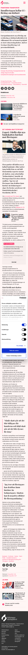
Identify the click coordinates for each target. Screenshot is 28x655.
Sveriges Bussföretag (6, 81)
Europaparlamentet (6, 82)
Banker (16, 556)
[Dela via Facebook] (2, 88)
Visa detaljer (19, 345)
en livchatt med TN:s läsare (11, 196)
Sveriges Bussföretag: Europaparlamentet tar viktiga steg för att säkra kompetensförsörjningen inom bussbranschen (13, 72)
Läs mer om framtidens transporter (13, 124)
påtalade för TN (20, 207)
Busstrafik (24, 84)
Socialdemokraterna (11, 557)
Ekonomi (4, 633)
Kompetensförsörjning (6, 84)
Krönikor (3, 641)
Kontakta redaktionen (19, 635)
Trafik (14, 81)
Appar (16, 630)
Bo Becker (11, 556)
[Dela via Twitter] (5, 88)
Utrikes (3, 640)
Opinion (3, 636)
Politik (4, 557)
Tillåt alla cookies (14, 350)
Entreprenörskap (5, 635)
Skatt (20, 556)
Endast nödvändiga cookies (14, 355)
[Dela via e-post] (12, 88)
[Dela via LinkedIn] (9, 88)
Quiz (3, 643)
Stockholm (11, 561)
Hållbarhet (4, 638)
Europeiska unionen (16, 82)
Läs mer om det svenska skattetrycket (12, 604)
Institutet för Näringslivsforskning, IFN (11, 559)
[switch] (24, 329)
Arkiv (16, 633)
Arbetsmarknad (5, 630)
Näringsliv (4, 631)
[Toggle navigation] (24, 2)
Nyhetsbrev (17, 631)
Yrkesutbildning (17, 84)
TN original (5, 561)
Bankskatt (5, 556)
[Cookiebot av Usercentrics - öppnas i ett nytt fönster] (19, 298)
